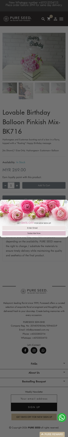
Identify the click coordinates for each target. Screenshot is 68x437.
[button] (52, 434)
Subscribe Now (33, 233)
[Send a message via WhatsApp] (61, 417)
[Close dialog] (66, 202)
